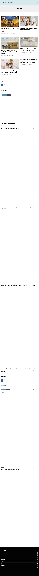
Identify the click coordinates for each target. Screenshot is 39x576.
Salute (27, 17)
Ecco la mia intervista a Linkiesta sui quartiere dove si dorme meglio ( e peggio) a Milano (29, 61)
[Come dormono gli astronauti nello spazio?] (35, 166)
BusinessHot (36, 573)
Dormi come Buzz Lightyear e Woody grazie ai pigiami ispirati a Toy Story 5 (16, 207)
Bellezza (23, 17)
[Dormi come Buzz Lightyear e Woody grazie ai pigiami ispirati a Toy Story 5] (35, 244)
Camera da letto (24, 38)
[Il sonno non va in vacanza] (19, 106)
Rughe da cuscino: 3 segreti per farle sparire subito (28, 28)
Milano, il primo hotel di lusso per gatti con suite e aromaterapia (9, 71)
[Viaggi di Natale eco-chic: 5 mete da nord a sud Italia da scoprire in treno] (10, 21)
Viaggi (4, 17)
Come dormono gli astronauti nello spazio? (10, 128)
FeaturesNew (29, 573)
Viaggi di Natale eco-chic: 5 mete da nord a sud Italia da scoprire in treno (10, 30)
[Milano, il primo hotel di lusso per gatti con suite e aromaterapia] (10, 64)
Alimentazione (5, 38)
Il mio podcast (3, 561)
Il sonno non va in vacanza (8, 123)
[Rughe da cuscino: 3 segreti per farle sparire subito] (29, 21)
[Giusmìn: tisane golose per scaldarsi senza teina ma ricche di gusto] (10, 43)
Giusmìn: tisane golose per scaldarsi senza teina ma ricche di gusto (9, 52)
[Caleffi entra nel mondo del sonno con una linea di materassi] (35, 323)
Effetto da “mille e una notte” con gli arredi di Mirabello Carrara (29, 49)
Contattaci (3, 371)
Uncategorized (3, 565)
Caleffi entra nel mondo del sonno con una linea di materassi (13, 285)
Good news (3, 389)
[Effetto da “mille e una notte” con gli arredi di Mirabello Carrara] (29, 42)
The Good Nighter (5, 33)
